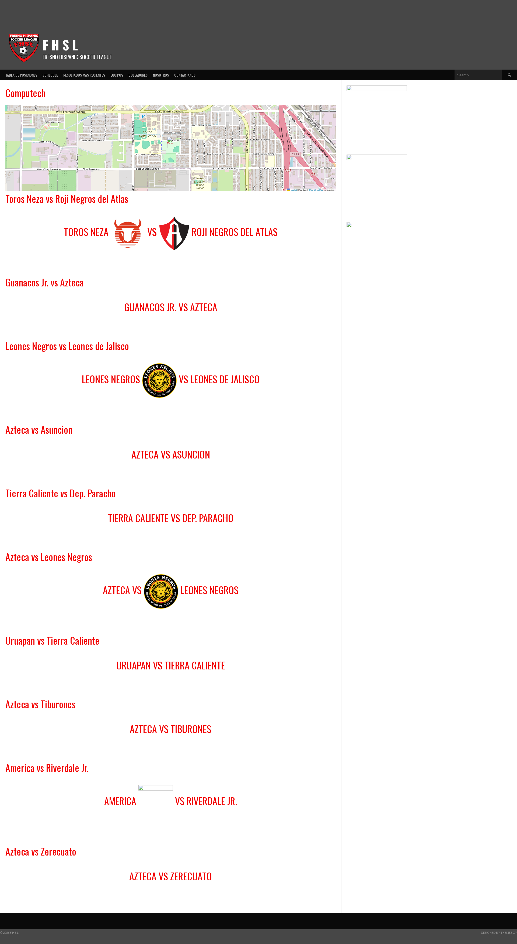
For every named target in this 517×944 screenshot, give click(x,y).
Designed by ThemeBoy (499, 932)
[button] (170, 142)
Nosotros (161, 75)
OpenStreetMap (316, 189)
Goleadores (138, 75)
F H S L (60, 44)
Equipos (116, 75)
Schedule (50, 75)
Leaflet (293, 189)
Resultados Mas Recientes (84, 75)
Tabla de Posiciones (21, 75)
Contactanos (184, 75)
